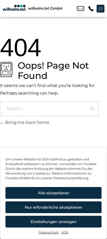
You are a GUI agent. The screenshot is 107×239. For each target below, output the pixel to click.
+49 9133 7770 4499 (91, 8)
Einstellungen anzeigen (54, 221)
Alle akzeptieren (53, 192)
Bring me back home (26, 122)
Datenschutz (49, 232)
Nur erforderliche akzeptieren (53, 207)
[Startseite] (14, 8)
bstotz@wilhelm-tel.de (80, 8)
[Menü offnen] (100, 9)
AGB (64, 232)
